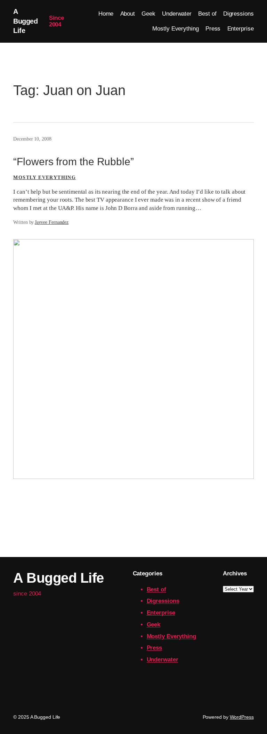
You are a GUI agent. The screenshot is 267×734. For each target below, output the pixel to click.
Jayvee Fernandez (51, 222)
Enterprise (161, 612)
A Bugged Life (25, 21)
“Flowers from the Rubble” (73, 161)
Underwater (162, 659)
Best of (156, 589)
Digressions (163, 601)
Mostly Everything (44, 177)
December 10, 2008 (32, 139)
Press (154, 647)
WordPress (242, 717)
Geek (154, 624)
